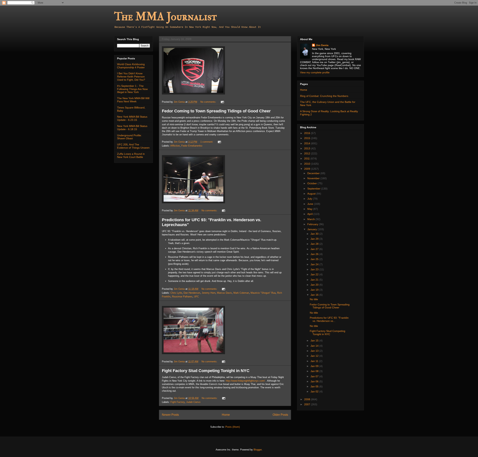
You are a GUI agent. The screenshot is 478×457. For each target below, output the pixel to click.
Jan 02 (315, 391)
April (310, 213)
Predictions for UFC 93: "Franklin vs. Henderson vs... (329, 319)
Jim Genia (322, 45)
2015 (307, 138)
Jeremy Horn (208, 292)
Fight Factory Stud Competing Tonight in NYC (205, 370)
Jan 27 (315, 249)
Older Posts (280, 414)
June (310, 203)
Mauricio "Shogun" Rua (263, 292)
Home (226, 414)
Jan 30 (315, 233)
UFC (196, 296)
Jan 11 (315, 361)
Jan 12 (315, 355)
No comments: (208, 101)
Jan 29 (315, 238)
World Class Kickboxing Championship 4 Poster (131, 66)
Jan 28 (315, 243)
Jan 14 (315, 345)
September (314, 188)
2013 (307, 148)
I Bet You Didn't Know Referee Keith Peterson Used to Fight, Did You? (131, 76)
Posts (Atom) (232, 426)
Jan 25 (315, 259)
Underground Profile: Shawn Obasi (129, 137)
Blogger (258, 449)
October (312, 183)
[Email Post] (222, 101)
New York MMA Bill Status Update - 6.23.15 (132, 118)
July (310, 198)
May (310, 208)
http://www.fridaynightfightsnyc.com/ (245, 380)
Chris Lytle (176, 292)
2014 (307, 143)
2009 (307, 168)
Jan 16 (315, 294)
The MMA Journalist (165, 17)
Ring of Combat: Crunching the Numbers (324, 95)
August (311, 193)
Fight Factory (177, 402)
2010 (307, 163)
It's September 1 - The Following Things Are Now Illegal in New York (132, 89)
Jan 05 (315, 386)
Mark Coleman (241, 292)
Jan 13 (315, 350)
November (313, 178)
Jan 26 (315, 254)
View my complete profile (315, 72)
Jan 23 (315, 269)
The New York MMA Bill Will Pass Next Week (133, 100)
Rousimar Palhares (182, 296)
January (312, 229)
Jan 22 (315, 274)
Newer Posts (170, 414)
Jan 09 (315, 366)
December (313, 173)
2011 (307, 158)
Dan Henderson (192, 292)
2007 (307, 404)
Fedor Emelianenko (191, 145)
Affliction (175, 145)
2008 (307, 399)
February (313, 224)
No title (314, 299)
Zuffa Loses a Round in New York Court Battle (131, 155)
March (311, 219)
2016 (307, 133)
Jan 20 (315, 284)
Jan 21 (315, 279)
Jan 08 (315, 371)
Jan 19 (315, 289)
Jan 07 (315, 376)
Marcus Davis (224, 292)
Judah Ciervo (193, 402)
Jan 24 (315, 264)
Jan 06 (315, 381)
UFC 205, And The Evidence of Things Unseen (133, 146)
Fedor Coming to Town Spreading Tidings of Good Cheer (216, 111)
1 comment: (207, 141)
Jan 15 (315, 340)
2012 (307, 153)
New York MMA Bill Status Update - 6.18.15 (132, 128)
